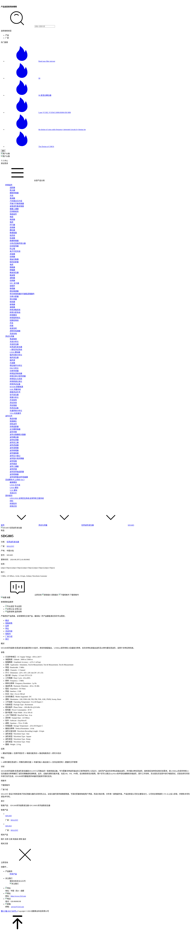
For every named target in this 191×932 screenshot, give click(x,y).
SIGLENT (10, 546)
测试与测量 (42, 525)
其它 (7, 639)
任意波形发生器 (87, 525)
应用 (7, 626)
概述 (7, 620)
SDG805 (131, 525)
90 (39, 78)
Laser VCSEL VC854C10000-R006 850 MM (54, 112)
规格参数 (8, 623)
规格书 (8, 634)
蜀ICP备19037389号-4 (9, 911)
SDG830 (8, 816)
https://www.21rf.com (18, 896)
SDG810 (8, 826)
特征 (7, 628)
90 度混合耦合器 (44, 95)
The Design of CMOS (46, 146)
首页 (2, 525)
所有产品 (13, 874)
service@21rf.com (17, 907)
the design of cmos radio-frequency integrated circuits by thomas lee (62, 129)
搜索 (3, 151)
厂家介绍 (8, 636)
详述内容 (8, 631)
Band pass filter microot (46, 61)
